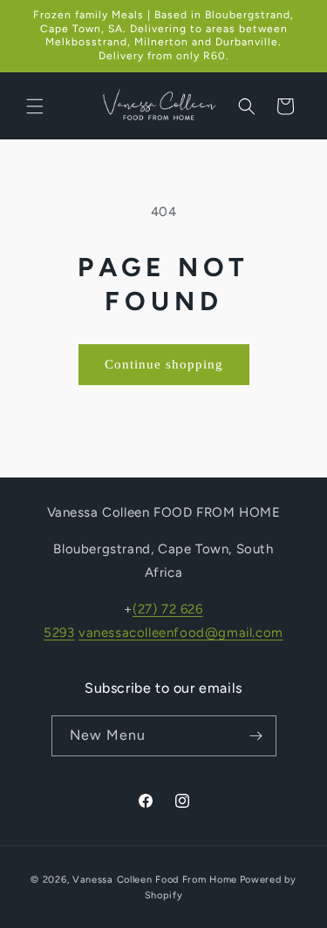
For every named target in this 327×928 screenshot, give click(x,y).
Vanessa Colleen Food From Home (154, 879)
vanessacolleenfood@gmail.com (180, 632)
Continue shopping (164, 364)
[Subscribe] (256, 735)
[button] (35, 106)
